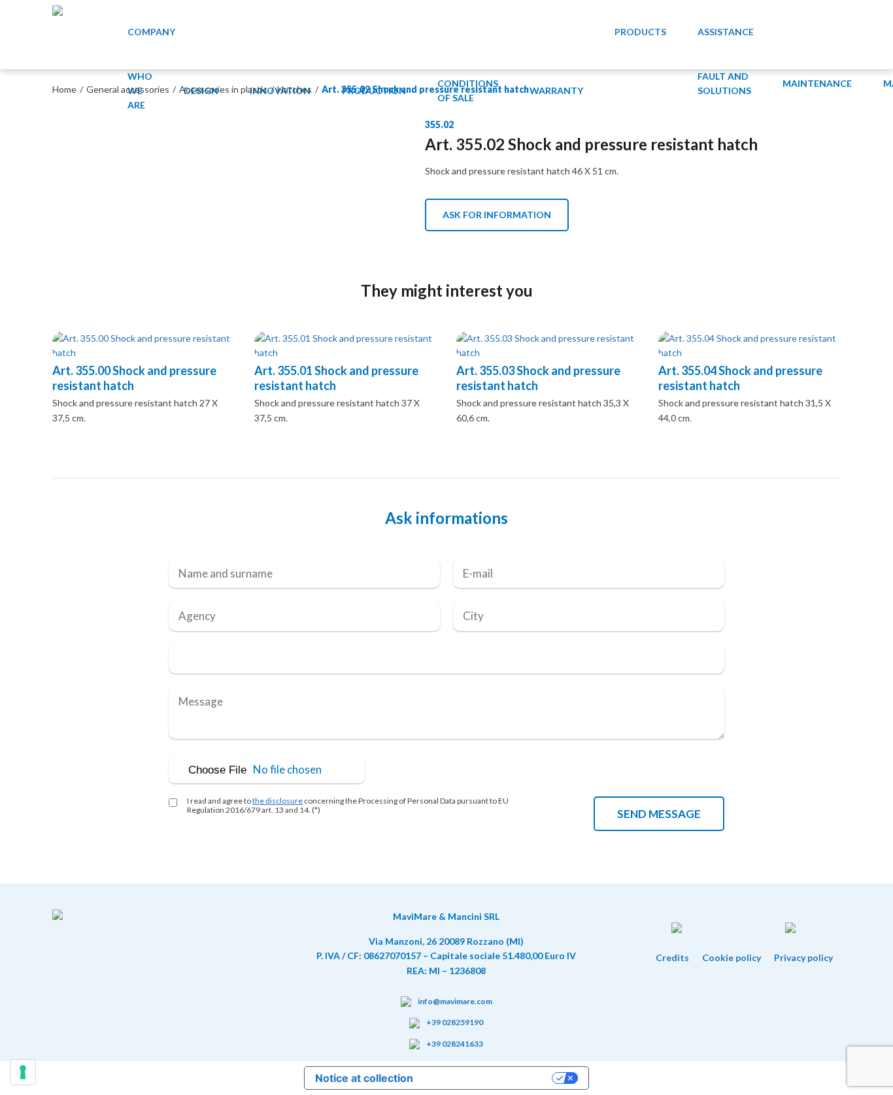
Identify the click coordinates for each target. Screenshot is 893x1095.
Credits (672, 957)
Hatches (294, 89)
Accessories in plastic (223, 89)
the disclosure (277, 801)
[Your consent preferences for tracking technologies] (22, 1072)
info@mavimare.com (455, 1001)
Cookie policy (731, 957)
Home (64, 89)
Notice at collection (364, 1078)
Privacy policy (803, 957)
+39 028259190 (454, 1022)
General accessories (127, 89)
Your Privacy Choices (489, 1078)
